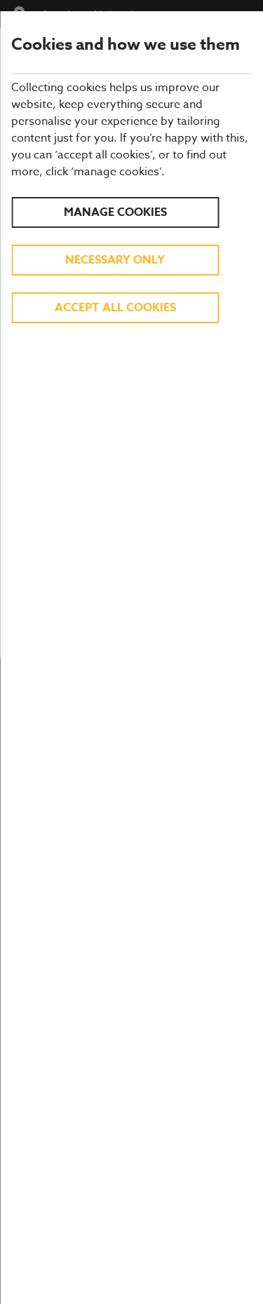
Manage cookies (115, 212)
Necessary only (115, 260)
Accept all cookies (115, 307)
